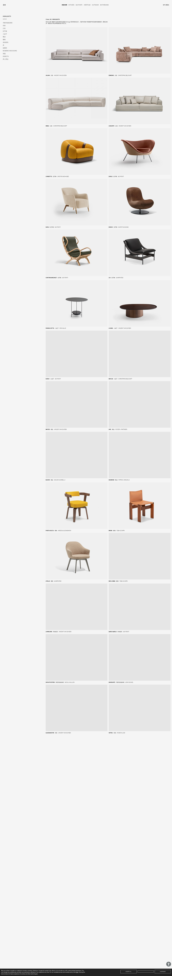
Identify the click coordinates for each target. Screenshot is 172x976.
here (77, 972)
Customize (163, 971)
